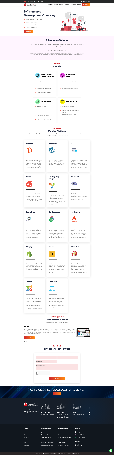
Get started (29, 337)
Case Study (26, 440)
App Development (45, 432)
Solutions (56, 4)
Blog (25, 442)
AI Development (44, 434)
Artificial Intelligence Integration (65, 437)
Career (25, 434)
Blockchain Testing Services (47, 445)
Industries (61, 4)
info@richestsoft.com (85, 1)
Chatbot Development (46, 437)
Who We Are (26, 432)
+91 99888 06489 (39, 1)
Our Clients (73, 4)
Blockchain (60, 432)
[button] (24, 341)
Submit (57, 378)
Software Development (46, 440)
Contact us (28, 31)
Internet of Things (61, 440)
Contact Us (85, 4)
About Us (79, 4)
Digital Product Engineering (47, 442)
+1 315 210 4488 (29, 1)
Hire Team (67, 4)
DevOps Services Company (64, 445)
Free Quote (26, 445)
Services (50, 4)
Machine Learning (61, 442)
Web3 (59, 434)
